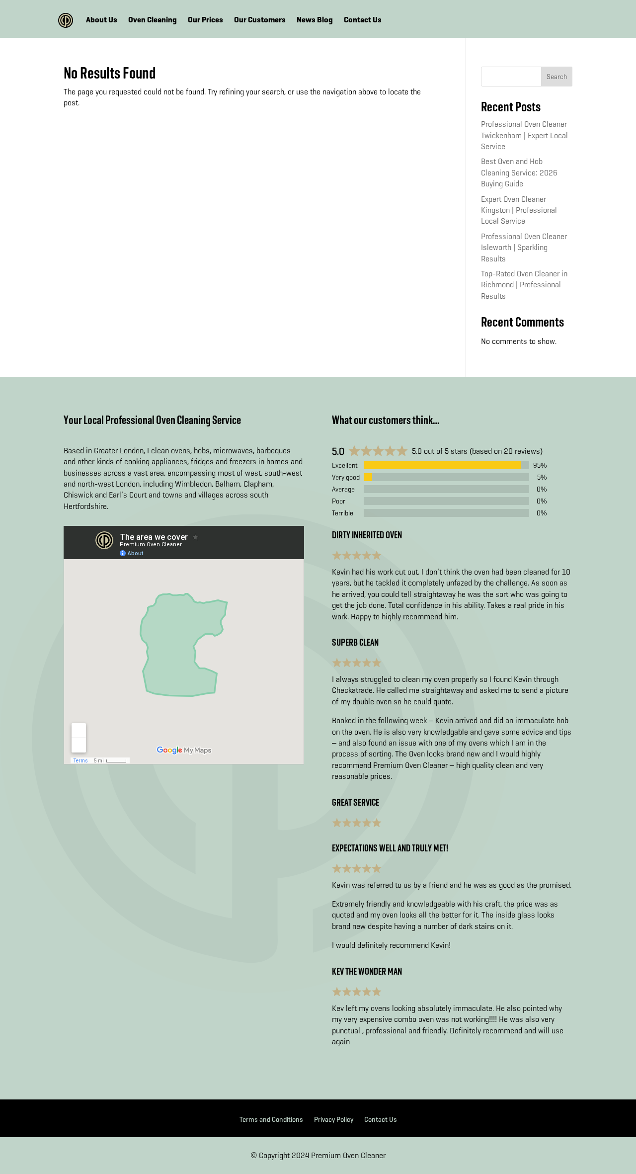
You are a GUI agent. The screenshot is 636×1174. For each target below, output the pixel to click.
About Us (101, 20)
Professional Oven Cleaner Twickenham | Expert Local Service (524, 135)
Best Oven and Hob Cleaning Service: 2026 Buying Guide (519, 172)
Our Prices (205, 20)
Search (557, 76)
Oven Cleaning (152, 20)
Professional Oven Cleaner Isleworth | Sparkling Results (524, 247)
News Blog (315, 20)
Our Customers (260, 20)
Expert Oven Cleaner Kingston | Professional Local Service (519, 210)
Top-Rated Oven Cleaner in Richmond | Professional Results (524, 284)
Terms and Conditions (271, 1120)
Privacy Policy (333, 1120)
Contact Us (363, 20)
